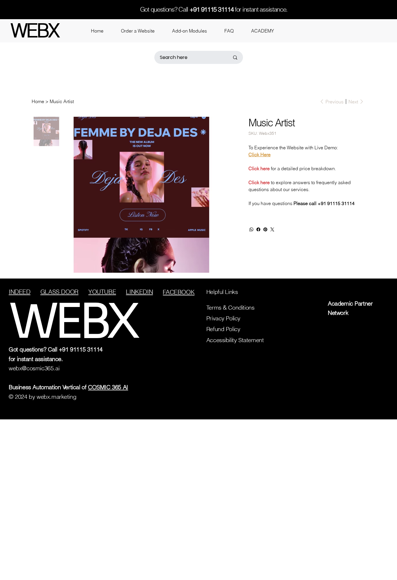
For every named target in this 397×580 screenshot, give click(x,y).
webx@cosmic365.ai (34, 368)
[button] (138, 31)
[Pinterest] (265, 229)
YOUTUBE (102, 291)
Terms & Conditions (230, 307)
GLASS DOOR (59, 291)
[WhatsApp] (251, 229)
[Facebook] (258, 229)
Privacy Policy (223, 318)
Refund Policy (223, 329)
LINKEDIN (139, 291)
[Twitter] (272, 229)
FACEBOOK (178, 292)
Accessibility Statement (235, 340)
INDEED (20, 291)
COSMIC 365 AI (108, 387)
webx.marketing (56, 396)
